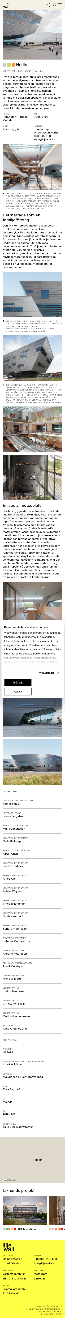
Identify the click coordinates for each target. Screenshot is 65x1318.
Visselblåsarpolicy (48, 1307)
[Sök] (54, 5)
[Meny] (60, 5)
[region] (32, 1160)
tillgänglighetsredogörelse (43, 1309)
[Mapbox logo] (8, 1180)
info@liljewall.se (44, 1263)
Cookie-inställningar (49, 1312)
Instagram (40, 1274)
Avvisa (18, 691)
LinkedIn (39, 1278)
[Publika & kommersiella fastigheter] (4, 65)
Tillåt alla (17, 682)
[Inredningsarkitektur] (13, 65)
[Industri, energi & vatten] (9, 65)
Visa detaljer (46, 672)
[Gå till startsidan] (6, 5)
